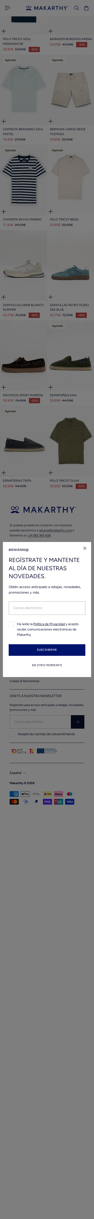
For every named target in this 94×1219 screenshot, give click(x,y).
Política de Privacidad (49, 624)
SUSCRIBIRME (47, 649)
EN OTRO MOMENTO (47, 665)
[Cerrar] (85, 548)
